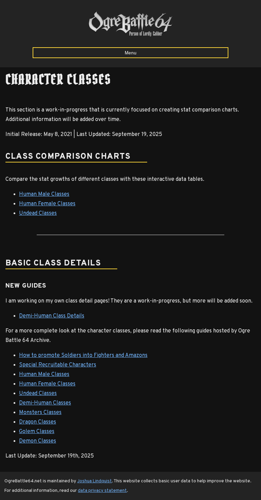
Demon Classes (37, 441)
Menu (131, 52)
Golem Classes (36, 431)
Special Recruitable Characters (57, 365)
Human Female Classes (47, 204)
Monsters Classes (40, 412)
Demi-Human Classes (45, 403)
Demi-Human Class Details (51, 316)
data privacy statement (102, 491)
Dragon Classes (37, 422)
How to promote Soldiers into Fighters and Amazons (83, 355)
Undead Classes (38, 213)
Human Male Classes (44, 194)
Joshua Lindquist (94, 481)
